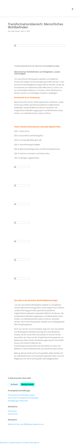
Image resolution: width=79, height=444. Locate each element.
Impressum (12, 411)
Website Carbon (27, 384)
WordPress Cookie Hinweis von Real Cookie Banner (20, 442)
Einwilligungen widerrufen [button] (18, 401)
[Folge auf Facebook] (9, 430)
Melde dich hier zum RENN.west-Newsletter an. (26, 424)
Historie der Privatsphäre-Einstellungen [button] (23, 398)
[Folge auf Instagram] (13, 430)
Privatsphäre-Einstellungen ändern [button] (21, 395)
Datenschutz (13, 414)
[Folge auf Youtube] (17, 430)
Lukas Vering (15, 31)
